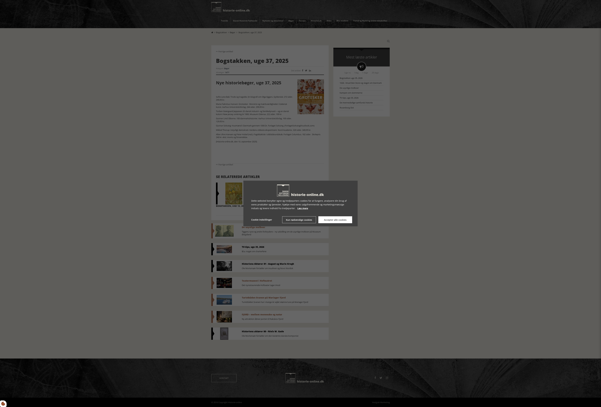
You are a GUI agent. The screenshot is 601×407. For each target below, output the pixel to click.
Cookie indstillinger (261, 219)
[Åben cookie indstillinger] (3, 403)
